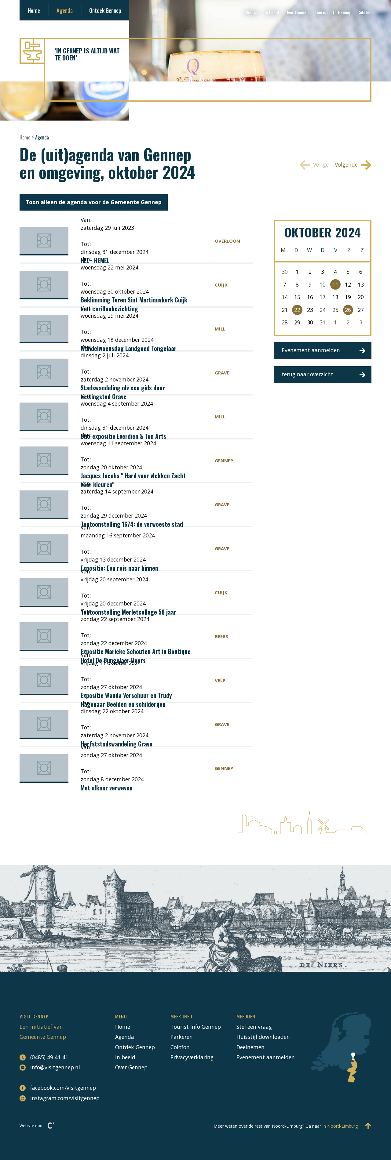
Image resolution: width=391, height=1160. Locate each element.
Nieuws (251, 12)
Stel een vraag (254, 1026)
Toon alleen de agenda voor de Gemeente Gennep (94, 202)
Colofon (364, 12)
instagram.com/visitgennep (65, 1098)
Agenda (65, 10)
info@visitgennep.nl (55, 1067)
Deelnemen (250, 1047)
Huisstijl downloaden (263, 1036)
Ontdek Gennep (105, 10)
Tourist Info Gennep (333, 12)
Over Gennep (297, 12)
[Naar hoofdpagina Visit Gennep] (195, 51)
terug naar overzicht (307, 374)
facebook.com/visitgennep (63, 1087)
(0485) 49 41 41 (49, 1057)
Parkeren (181, 1036)
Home (34, 10)
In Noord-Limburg (340, 1126)
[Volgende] (350, 165)
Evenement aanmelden (311, 350)
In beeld (272, 12)
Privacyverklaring (192, 1057)
